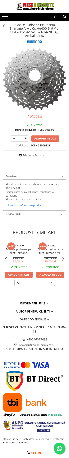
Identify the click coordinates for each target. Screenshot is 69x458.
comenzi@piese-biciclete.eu (36, 345)
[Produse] (5, 18)
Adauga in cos (45, 138)
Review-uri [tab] (13, 214)
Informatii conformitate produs (23, 205)
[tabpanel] (34, 79)
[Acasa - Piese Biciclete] (34, 6)
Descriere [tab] (11, 176)
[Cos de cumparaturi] (56, 17)
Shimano (19, 245)
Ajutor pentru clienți (33, 311)
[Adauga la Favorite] (18, 283)
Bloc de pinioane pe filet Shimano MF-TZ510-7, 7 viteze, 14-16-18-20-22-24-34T (50, 251)
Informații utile (33, 303)
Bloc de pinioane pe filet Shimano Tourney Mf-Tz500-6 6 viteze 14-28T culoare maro (19, 251)
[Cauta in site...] (64, 17)
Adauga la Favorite (33, 155)
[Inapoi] (3, 26)
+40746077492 (36, 339)
